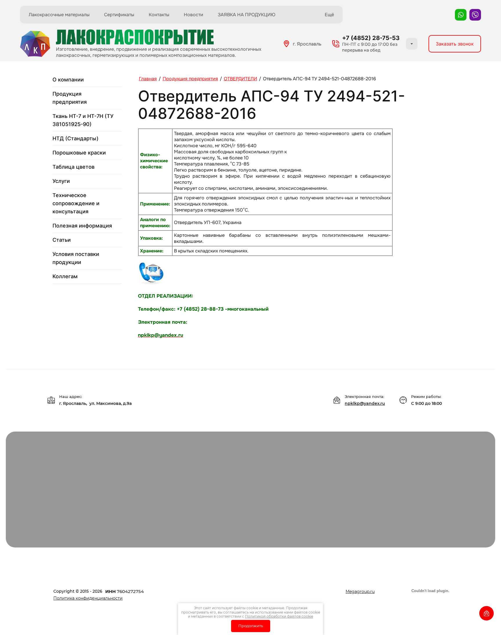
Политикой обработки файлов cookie (279, 616)
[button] (455, 43)
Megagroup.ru (360, 591)
